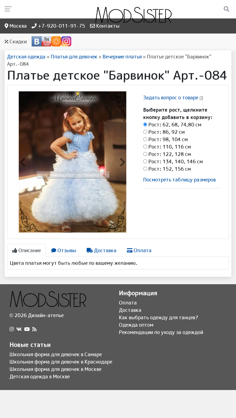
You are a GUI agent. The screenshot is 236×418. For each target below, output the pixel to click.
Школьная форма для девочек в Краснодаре (61, 361)
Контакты (107, 25)
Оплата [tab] (141, 250)
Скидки (17, 41)
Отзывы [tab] (66, 250)
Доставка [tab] (104, 250)
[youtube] (27, 329)
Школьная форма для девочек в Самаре (56, 354)
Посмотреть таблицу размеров (179, 179)
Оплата (128, 302)
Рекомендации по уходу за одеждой (161, 332)
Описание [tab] (29, 250)
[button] (22, 162)
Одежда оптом (136, 324)
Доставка (130, 310)
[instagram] (12, 329)
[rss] (34, 329)
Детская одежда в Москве (40, 376)
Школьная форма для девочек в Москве (55, 369)
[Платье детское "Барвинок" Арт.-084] (72, 161)
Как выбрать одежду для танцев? (158, 317)
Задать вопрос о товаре (170, 97)
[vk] (19, 329)
